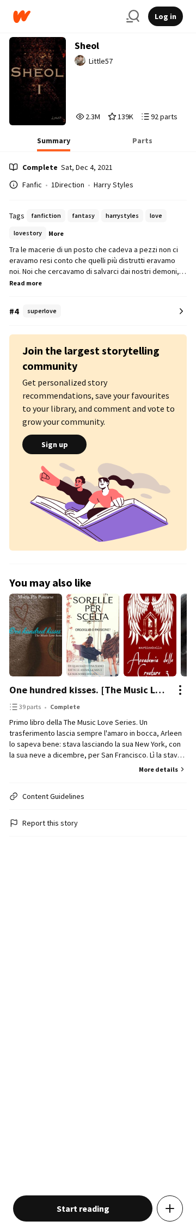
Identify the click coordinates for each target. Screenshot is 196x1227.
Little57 (101, 61)
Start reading (83, 1208)
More (56, 233)
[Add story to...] (170, 1208)
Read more (25, 283)
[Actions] (180, 690)
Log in (165, 16)
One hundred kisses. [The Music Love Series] (87, 689)
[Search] (132, 16)
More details (158, 769)
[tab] (53, 143)
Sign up (54, 444)
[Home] (65, 16)
